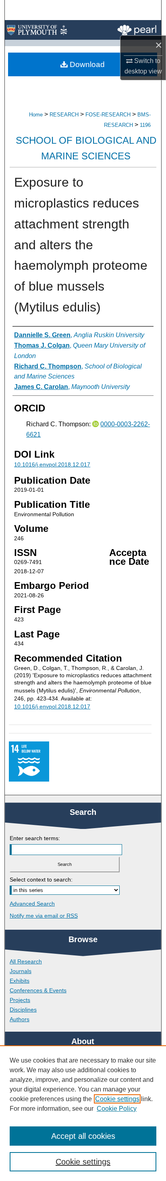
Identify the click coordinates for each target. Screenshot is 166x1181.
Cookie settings (117, 1098)
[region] (83, 1113)
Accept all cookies (83, 1136)
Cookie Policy (117, 1108)
